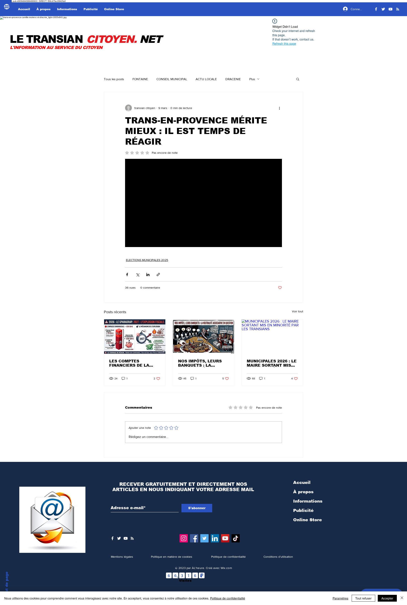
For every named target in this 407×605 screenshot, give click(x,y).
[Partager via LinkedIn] (148, 274)
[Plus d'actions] (279, 107)
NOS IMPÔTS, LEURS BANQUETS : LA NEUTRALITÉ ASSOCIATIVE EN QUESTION (200, 363)
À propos (303, 491)
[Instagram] (184, 538)
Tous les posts (114, 79)
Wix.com (226, 568)
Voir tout (297, 311)
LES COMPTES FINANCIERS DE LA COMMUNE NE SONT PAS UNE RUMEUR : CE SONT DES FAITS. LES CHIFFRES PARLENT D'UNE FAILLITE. (133, 363)
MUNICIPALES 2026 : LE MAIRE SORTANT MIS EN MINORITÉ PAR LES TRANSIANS (272, 363)
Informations (307, 501)
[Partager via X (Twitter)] (137, 274)
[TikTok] (235, 538)
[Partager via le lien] (158, 274)
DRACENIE (233, 79)
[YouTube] (390, 9)
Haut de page (7, 585)
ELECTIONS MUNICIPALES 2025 (147, 260)
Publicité (303, 510)
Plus (252, 79)
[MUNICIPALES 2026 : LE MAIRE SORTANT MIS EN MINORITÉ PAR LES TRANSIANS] (272, 336)
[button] (298, 79)
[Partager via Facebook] (127, 274)
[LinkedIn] (215, 538)
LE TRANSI (35, 39)
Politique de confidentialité (227, 598)
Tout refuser (363, 598)
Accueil (302, 482)
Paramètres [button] (340, 598)
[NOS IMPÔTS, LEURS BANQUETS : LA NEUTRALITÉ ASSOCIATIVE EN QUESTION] (203, 336)
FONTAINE (140, 79)
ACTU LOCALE (206, 79)
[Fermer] (401, 598)
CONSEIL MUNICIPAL (171, 79)
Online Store (307, 519)
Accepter (387, 598)
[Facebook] (376, 9)
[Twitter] (383, 9)
